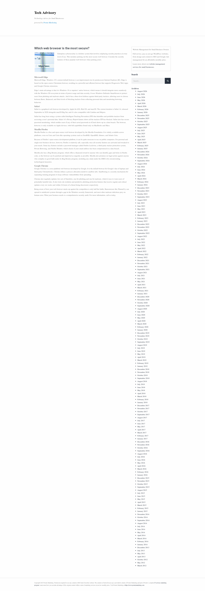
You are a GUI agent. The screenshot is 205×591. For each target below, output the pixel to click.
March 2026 (141, 106)
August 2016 (142, 454)
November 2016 (143, 444)
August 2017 (142, 417)
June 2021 (141, 278)
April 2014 (141, 535)
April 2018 (141, 393)
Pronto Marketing (50, 22)
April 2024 (141, 176)
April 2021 (141, 284)
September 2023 (143, 197)
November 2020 (143, 299)
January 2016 (142, 475)
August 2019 (142, 345)
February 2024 (142, 182)
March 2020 (141, 324)
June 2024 (141, 170)
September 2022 (143, 233)
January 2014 (142, 544)
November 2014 (143, 514)
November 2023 (143, 191)
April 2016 (141, 466)
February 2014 (142, 541)
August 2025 (142, 127)
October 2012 (142, 559)
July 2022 (141, 239)
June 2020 (141, 315)
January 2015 (142, 511)
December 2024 (143, 151)
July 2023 (141, 203)
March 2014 (141, 538)
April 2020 (141, 321)
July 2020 (141, 311)
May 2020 (141, 318)
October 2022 (142, 230)
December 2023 (143, 188)
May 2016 (141, 463)
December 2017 (143, 405)
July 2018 (141, 384)
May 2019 (141, 354)
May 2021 (141, 281)
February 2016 (142, 472)
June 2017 (141, 423)
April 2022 (141, 248)
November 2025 (143, 118)
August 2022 (142, 236)
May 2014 (141, 532)
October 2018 (142, 375)
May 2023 (141, 209)
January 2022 (142, 257)
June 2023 (141, 206)
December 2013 (143, 547)
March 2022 (141, 251)
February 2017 (142, 435)
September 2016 (143, 451)
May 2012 (141, 562)
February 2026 (142, 109)
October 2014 (142, 517)
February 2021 (142, 290)
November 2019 (143, 336)
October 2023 (142, 194)
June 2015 (141, 496)
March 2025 (141, 142)
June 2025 (141, 133)
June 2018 (141, 387)
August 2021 (142, 272)
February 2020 (142, 327)
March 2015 (141, 505)
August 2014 (142, 523)
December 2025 (143, 115)
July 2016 (141, 457)
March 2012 (141, 565)
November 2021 (143, 263)
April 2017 (141, 429)
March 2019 (141, 360)
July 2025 (141, 130)
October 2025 (142, 121)
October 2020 (142, 302)
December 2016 (143, 441)
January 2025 (142, 148)
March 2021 (141, 287)
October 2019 (142, 339)
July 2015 (141, 493)
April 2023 (141, 212)
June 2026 (141, 97)
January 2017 (142, 438)
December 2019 (143, 333)
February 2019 (142, 363)
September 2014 (143, 520)
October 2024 (142, 157)
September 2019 (143, 342)
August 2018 (142, 381)
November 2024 (143, 154)
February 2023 (142, 218)
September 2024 (143, 160)
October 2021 (142, 266)
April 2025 (141, 139)
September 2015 (143, 487)
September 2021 (143, 269)
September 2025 (143, 124)
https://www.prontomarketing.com (134, 585)
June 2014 (141, 529)
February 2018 (142, 399)
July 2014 (141, 526)
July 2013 (141, 550)
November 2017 (143, 408)
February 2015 (142, 508)
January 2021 (142, 293)
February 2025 (142, 145)
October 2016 (142, 448)
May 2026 (141, 100)
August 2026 (142, 91)
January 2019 (142, 366)
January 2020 (142, 330)
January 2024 (142, 185)
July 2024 (141, 166)
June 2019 (141, 351)
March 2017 (141, 432)
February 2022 (142, 254)
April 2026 (141, 103)
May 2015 (141, 499)
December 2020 (143, 296)
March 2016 (141, 469)
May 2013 (141, 553)
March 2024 (141, 179)
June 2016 (141, 460)
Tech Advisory (45, 12)
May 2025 (141, 136)
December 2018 (143, 369)
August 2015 (142, 490)
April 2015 (141, 502)
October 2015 (142, 484)
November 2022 (143, 227)
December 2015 (143, 478)
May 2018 (141, 390)
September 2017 (143, 414)
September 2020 (143, 305)
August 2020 (142, 309)
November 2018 (143, 372)
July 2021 (141, 275)
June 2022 (141, 242)
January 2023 (142, 221)
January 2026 (142, 112)
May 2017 (141, 426)
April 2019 (141, 357)
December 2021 (143, 260)
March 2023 (141, 215)
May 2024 (141, 172)
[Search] (168, 81)
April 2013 (141, 556)
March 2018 (141, 396)
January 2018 (142, 402)
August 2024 (142, 163)
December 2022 (143, 224)
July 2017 (141, 420)
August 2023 (142, 200)
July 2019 (141, 348)
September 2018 (143, 378)
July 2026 (141, 94)
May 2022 (141, 245)
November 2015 (143, 481)
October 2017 (142, 411)
